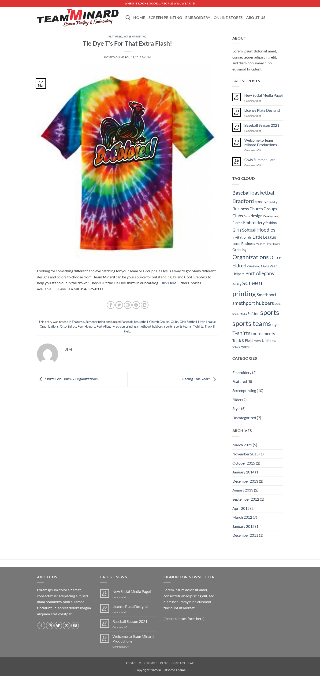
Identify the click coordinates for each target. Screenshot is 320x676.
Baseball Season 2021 (261, 125)
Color (247, 216)
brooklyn (261, 201)
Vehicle (236, 346)
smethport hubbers (150, 326)
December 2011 (245, 535)
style (275, 324)
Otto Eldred (253, 266)
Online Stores (228, 17)
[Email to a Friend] (128, 305)
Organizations (49, 326)
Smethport (266, 294)
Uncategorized (244, 417)
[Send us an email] (67, 625)
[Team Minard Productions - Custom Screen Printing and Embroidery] (78, 17)
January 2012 (243, 526)
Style (236, 408)
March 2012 (242, 517)
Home (139, 17)
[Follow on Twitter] (58, 625)
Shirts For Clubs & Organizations (71, 379)
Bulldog (273, 201)
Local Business (243, 243)
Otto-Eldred (68, 326)
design (257, 215)
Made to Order (264, 243)
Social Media (239, 313)
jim (148, 57)
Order (276, 243)
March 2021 (242, 445)
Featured (115, 36)
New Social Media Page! (263, 95)
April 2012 (240, 508)
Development (271, 216)
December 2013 (245, 481)
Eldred (237, 223)
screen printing (126, 326)
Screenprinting (135, 36)
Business (240, 208)
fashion (271, 223)
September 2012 (245, 499)
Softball (254, 313)
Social (278, 303)
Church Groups (159, 322)
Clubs (174, 322)
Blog (164, 663)
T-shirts (198, 326)
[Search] (128, 17)
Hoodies (266, 230)
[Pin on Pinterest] (136, 305)
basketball (141, 322)
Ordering (239, 249)
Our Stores (148, 663)
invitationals (242, 237)
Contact (178, 663)
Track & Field (242, 340)
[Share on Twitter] (119, 305)
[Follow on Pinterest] (75, 625)
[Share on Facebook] (111, 305)
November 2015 (245, 454)
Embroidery (197, 17)
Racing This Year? (196, 379)
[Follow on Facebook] (41, 625)
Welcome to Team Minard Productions (260, 142)
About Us (256, 17)
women (246, 346)
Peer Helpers (86, 326)
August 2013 (242, 490)
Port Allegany (106, 326)
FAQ (191, 663)
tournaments (263, 333)
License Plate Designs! (262, 110)
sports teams (183, 326)
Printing (237, 284)
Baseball (127, 322)
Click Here (168, 283)
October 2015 (243, 463)
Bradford (243, 201)
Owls (265, 266)
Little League (207, 322)
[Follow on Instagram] (50, 625)
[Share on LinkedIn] (145, 305)
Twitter (257, 340)
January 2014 (243, 472)
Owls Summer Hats (259, 159)
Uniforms (269, 340)
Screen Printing (165, 17)
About (131, 663)
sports (168, 326)
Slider (237, 399)
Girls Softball (188, 322)
